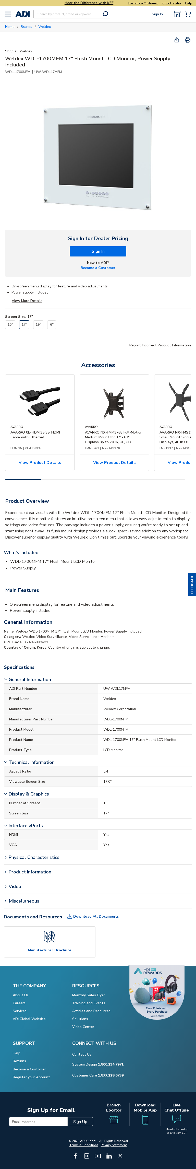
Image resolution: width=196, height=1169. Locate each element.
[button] (192, 584)
